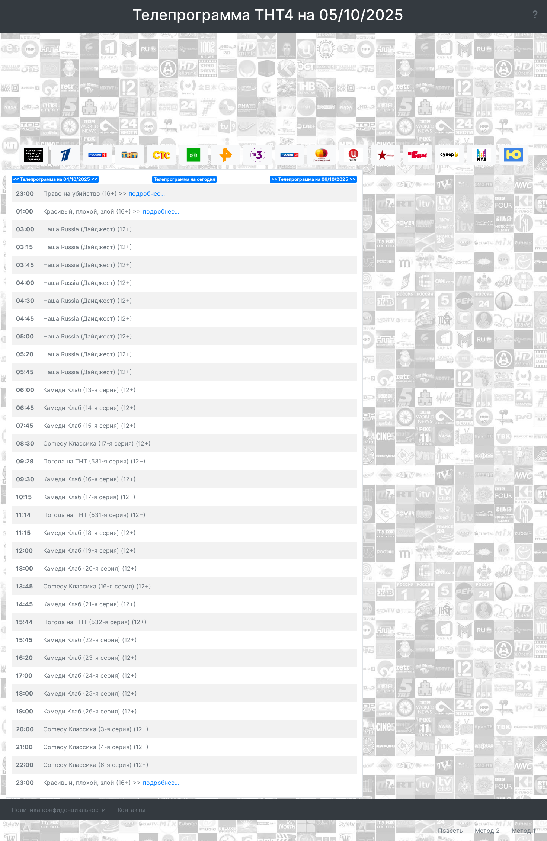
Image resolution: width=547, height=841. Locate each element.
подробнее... (147, 193)
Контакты (131, 809)
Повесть (450, 830)
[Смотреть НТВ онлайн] (193, 155)
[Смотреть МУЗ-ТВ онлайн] (481, 155)
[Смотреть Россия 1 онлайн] (97, 155)
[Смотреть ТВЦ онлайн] (353, 155)
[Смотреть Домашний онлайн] (321, 155)
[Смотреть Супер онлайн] (449, 155)
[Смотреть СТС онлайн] (161, 155)
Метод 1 (523, 830)
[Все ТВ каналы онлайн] (33, 155)
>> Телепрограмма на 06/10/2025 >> (313, 179)
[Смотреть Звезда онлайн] (385, 155)
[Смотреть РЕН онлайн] (225, 155)
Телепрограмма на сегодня (184, 179)
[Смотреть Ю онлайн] (513, 155)
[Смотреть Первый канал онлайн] (65, 155)
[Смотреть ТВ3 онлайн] (257, 155)
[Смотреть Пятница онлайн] (417, 155)
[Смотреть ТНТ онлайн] (129, 155)
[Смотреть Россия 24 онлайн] (289, 155)
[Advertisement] (273, 90)
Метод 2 (487, 830)
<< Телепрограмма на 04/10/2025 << (55, 179)
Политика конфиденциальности (59, 809)
